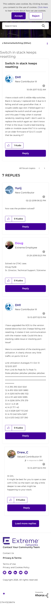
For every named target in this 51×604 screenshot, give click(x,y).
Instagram (26, 572)
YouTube (20, 572)
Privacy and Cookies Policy (16, 567)
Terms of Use (9, 564)
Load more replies (25, 523)
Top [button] (4, 593)
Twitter (10, 572)
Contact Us (8, 553)
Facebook (4, 572)
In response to (35, 460)
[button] (18, 15)
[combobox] (25, 25)
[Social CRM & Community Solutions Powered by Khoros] (41, 594)
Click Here (43, 7)
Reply (25, 153)
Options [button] (47, 43)
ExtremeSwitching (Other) (17, 43)
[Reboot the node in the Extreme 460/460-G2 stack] (39, 168)
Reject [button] (36, 16)
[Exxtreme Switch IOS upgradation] (44, 168)
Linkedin (15, 572)
